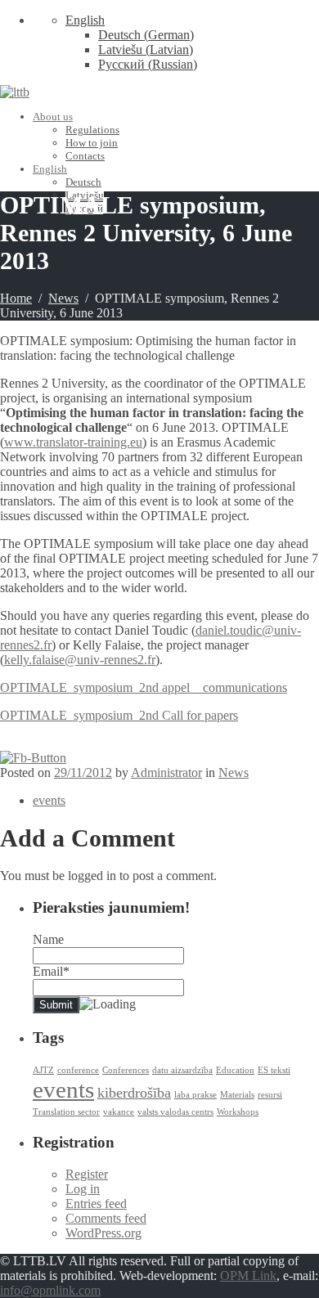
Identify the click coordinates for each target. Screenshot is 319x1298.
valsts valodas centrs (175, 1111)
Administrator (166, 772)
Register (86, 1174)
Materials (237, 1094)
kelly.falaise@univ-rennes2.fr (79, 660)
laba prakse (195, 1094)
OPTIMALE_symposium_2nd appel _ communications (143, 687)
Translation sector (66, 1111)
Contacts (85, 156)
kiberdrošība (134, 1093)
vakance (118, 1111)
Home (16, 298)
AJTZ (43, 1070)
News (63, 298)
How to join (91, 143)
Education (235, 1070)
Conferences (125, 1070)
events (49, 800)
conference (78, 1070)
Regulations (92, 130)
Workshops (237, 1111)
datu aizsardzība (182, 1070)
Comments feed (105, 1218)
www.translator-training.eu (73, 442)
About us (53, 116)
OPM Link (248, 1275)
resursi (270, 1094)
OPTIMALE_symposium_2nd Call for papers (119, 715)
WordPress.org (103, 1233)
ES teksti (274, 1070)
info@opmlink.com (50, 1290)
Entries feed (96, 1203)
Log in (82, 1189)
